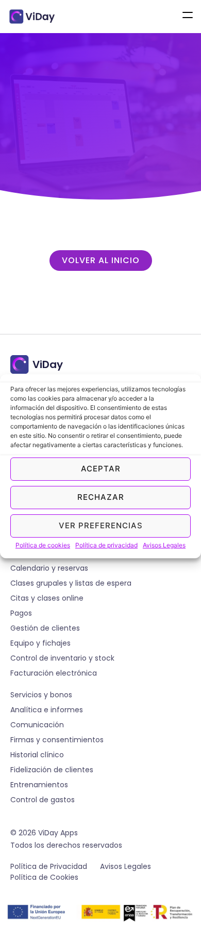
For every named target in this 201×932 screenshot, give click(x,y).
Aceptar (101, 468)
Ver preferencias (101, 525)
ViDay (47, 364)
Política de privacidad (106, 545)
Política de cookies (42, 545)
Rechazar (100, 497)
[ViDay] (19, 364)
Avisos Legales (164, 545)
